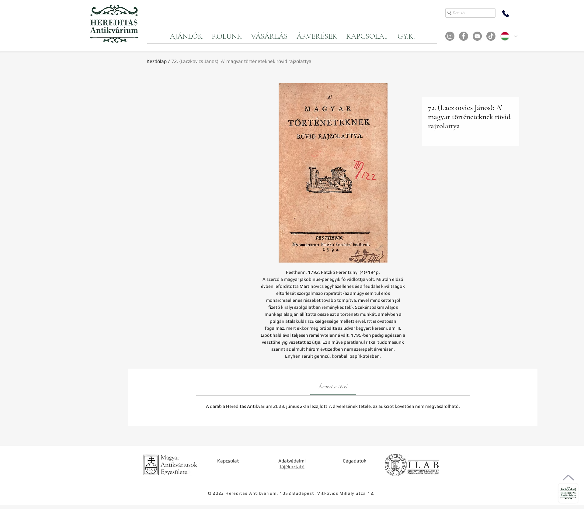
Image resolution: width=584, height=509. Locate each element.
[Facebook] (463, 36)
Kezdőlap (157, 61)
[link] (333, 386)
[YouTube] (477, 36)
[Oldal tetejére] (568, 477)
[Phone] (505, 14)
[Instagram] (449, 36)
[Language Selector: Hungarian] (508, 36)
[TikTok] (490, 36)
